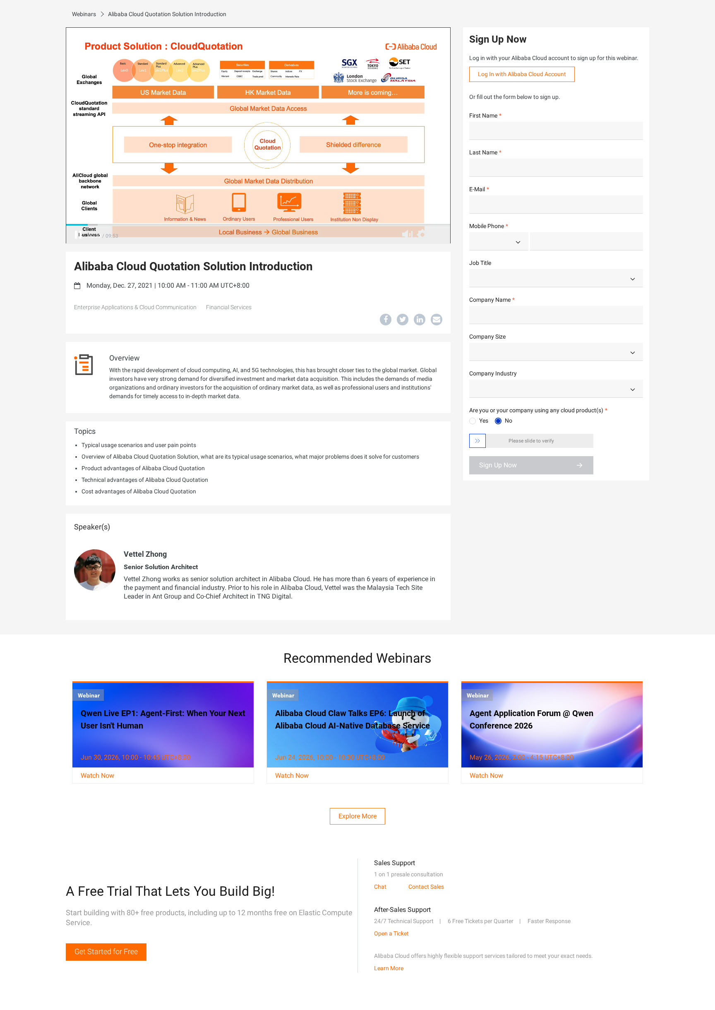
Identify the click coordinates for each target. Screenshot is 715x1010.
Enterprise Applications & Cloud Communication (135, 307)
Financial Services (229, 307)
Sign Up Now (498, 465)
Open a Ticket (391, 933)
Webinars (84, 14)
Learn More (388, 968)
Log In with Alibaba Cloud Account (522, 74)
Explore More (357, 816)
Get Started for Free (106, 951)
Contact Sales (426, 886)
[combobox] (498, 241)
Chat (380, 886)
